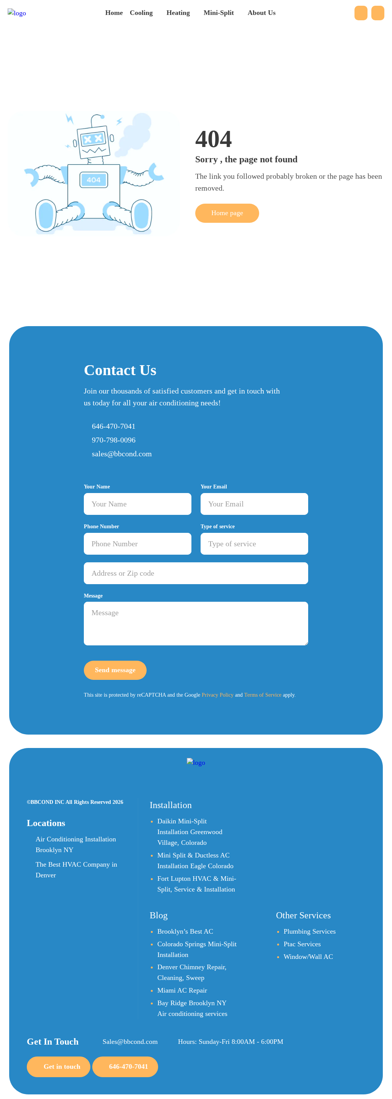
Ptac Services (302, 944)
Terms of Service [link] (262, 695)
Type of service (218, 526)
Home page (227, 213)
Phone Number (101, 526)
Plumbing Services (310, 931)
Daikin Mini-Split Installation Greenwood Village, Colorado (189, 831)
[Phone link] (377, 13)
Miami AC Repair (182, 990)
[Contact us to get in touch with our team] (361, 13)
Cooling (141, 12)
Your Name (97, 487)
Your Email (214, 487)
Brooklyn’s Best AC (185, 931)
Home (114, 12)
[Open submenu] (157, 12)
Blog (159, 915)
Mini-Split (219, 12)
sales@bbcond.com (122, 453)
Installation (171, 805)
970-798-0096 (114, 440)
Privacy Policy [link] (218, 695)
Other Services (303, 915)
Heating (178, 12)
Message (93, 596)
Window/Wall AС (308, 956)
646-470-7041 (114, 426)
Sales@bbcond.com (130, 1041)
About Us (262, 12)
